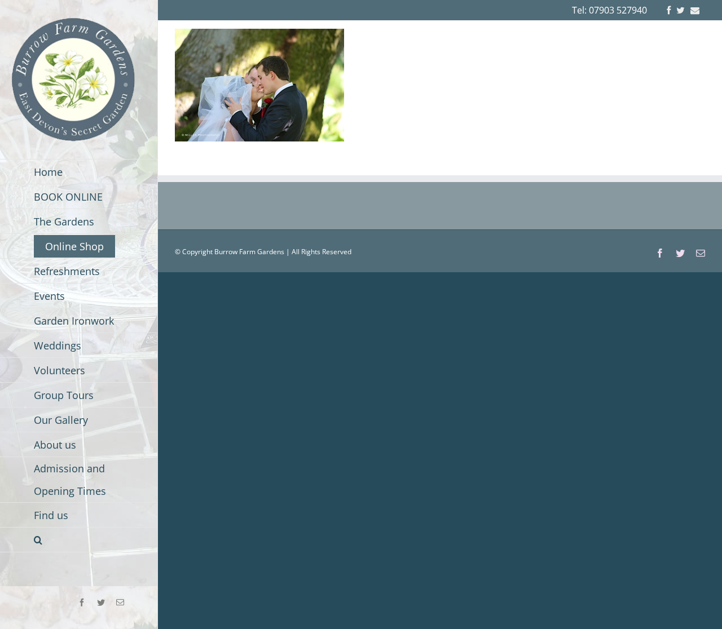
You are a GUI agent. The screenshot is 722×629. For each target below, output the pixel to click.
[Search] (79, 540)
